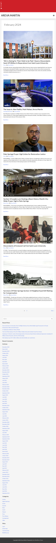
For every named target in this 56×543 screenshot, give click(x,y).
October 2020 (5, 426)
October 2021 (5, 407)
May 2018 (4, 447)
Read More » (6, 75)
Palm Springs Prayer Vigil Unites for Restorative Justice (24, 154)
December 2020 (5, 422)
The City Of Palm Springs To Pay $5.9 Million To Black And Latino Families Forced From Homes (22, 331)
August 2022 (5, 395)
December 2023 (5, 370)
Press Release (5, 516)
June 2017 (4, 464)
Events (3, 503)
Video (3, 520)
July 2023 (4, 380)
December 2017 (5, 457)
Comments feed (5, 530)
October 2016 (5, 478)
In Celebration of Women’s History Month (11, 329)
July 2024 (4, 357)
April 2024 (4, 361)
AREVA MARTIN (10, 15)
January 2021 (5, 420)
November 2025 (5, 347)
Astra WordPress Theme (38, 540)
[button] (53, 15)
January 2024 (5, 367)
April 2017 (4, 468)
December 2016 (5, 474)
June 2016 (4, 487)
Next (53, 310)
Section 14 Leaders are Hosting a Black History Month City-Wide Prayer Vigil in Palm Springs (26, 200)
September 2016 (6, 480)
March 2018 (5, 451)
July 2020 (4, 432)
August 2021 (5, 411)
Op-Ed (3, 509)
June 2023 (4, 382)
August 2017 (5, 461)
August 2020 (5, 430)
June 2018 (4, 445)
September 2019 (6, 436)
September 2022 (6, 393)
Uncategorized (6, 111)
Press (4, 65)
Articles (4, 499)
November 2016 (5, 476)
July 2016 (4, 484)
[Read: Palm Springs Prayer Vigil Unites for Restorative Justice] (27, 137)
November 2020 (5, 424)
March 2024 (5, 363)
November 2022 (5, 388)
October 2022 (5, 390)
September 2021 (6, 409)
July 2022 (4, 397)
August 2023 (5, 378)
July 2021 (4, 413)
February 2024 (5, 365)
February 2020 (5, 434)
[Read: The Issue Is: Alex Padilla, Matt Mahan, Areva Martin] (27, 93)
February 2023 (5, 384)
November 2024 (5, 351)
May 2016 (4, 489)
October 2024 (5, 353)
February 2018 (5, 453)
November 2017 (5, 459)
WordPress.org (5, 532)
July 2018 (4, 443)
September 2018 (6, 438)
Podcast (4, 512)
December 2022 (5, 386)
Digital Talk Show (6, 501)
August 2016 (5, 482)
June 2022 (4, 399)
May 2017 (4, 466)
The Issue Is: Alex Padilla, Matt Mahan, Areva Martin (23, 109)
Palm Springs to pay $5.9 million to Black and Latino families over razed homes (18, 337)
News (4, 203)
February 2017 (5, 470)
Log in (3, 526)
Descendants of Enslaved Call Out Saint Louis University (24, 246)
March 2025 (5, 349)
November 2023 (5, 372)
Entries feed (4, 528)
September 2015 (6, 493)
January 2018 (5, 455)
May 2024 (4, 359)
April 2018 (4, 449)
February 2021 (5, 418)
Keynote (4, 505)
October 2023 (5, 374)
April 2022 (4, 403)
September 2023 (6, 376)
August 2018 (5, 441)
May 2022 (4, 401)
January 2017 (5, 472)
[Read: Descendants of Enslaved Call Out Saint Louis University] (27, 229)
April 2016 (4, 491)
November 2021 (5, 405)
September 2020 (6, 428)
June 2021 (4, 416)
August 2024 (5, 355)
